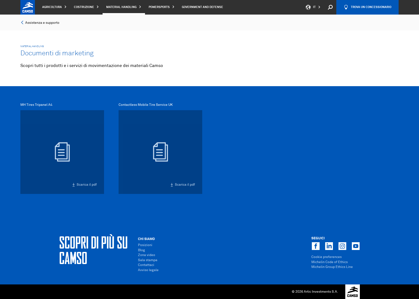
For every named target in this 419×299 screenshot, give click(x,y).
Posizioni (145, 245)
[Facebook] (316, 246)
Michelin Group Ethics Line (332, 267)
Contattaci (146, 265)
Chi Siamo (146, 239)
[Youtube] (356, 246)
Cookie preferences (326, 257)
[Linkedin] (329, 246)
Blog (141, 250)
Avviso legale (148, 270)
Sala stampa (147, 260)
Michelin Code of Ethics (329, 262)
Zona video (146, 255)
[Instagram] (342, 246)
